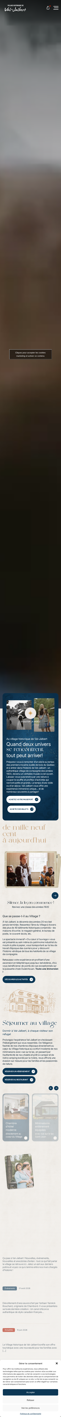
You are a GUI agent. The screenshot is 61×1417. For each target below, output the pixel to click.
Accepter (30, 1392)
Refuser (30, 1400)
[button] (56, 1363)
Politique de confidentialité (30, 1414)
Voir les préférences (30, 1408)
